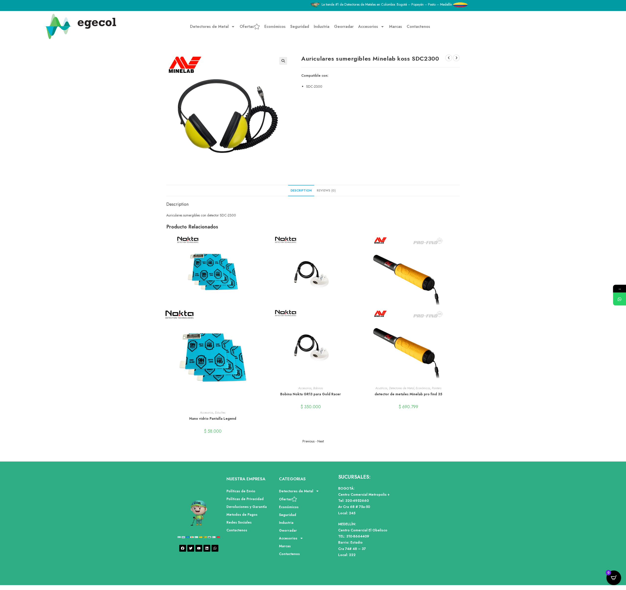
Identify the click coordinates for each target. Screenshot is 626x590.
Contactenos (418, 26)
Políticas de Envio (240, 491)
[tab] (301, 190)
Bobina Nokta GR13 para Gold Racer (310, 394)
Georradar (344, 26)
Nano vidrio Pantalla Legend (212, 418)
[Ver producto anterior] (448, 57)
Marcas (395, 26)
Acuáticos (381, 388)
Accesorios (368, 26)
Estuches (220, 412)
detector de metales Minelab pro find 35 (408, 394)
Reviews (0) (326, 190)
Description (301, 190)
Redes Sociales (239, 522)
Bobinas (318, 388)
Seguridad (299, 26)
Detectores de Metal (209, 26)
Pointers (436, 388)
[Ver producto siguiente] (456, 57)
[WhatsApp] (619, 298)
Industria (321, 26)
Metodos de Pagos (241, 514)
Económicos (275, 26)
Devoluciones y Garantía (246, 506)
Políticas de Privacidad (245, 498)
